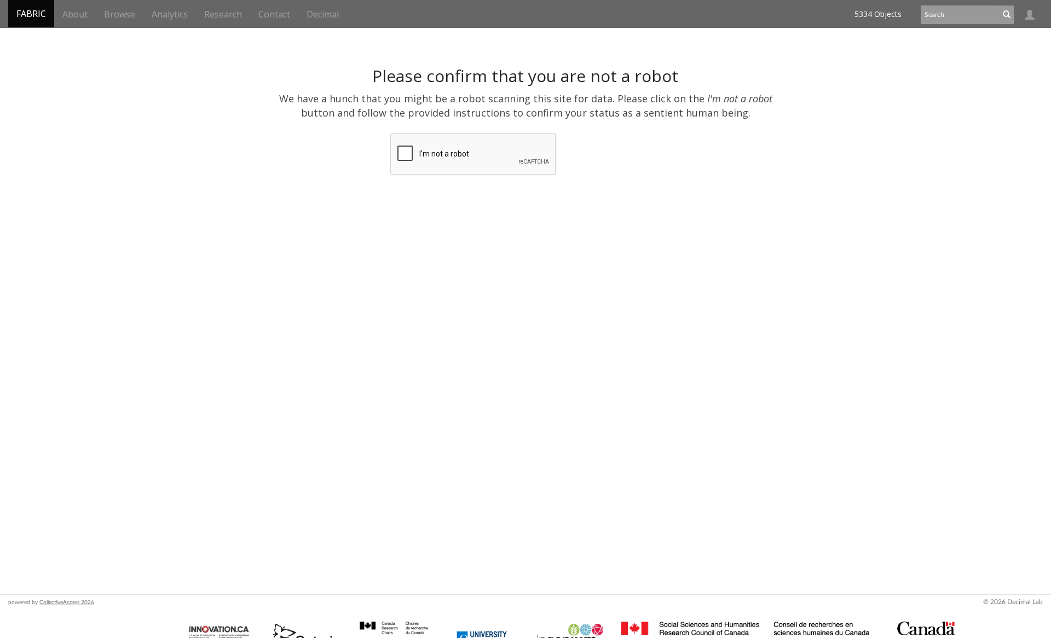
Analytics (170, 14)
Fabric (31, 14)
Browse (119, 14)
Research (223, 14)
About (75, 14)
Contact (274, 14)
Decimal (323, 14)
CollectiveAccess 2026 (66, 602)
